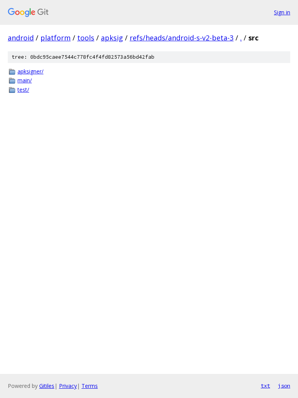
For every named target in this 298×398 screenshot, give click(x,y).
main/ (24, 80)
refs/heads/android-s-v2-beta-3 (182, 37)
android (21, 37)
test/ (23, 89)
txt (265, 385)
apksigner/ (30, 71)
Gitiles (46, 385)
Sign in (282, 12)
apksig (112, 37)
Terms (89, 385)
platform (55, 37)
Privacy (68, 385)
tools (85, 37)
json (284, 385)
